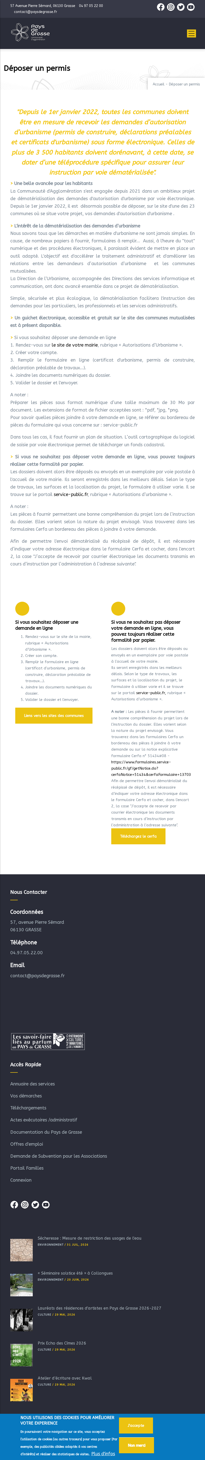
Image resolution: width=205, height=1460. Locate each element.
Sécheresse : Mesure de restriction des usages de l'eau (90, 1238)
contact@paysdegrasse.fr (37, 975)
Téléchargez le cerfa (138, 836)
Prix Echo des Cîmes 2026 (62, 1343)
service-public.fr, (151, 693)
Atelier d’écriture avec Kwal (65, 1378)
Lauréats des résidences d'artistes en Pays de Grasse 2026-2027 (100, 1308)
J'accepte (136, 1425)
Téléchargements (28, 1108)
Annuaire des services (32, 1084)
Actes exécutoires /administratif (43, 1120)
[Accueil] (30, 32)
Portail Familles (27, 1168)
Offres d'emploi (26, 1144)
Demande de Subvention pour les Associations (58, 1156)
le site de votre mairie (75, 345)
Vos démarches (26, 1096)
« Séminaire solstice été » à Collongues (75, 1273)
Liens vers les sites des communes (54, 715)
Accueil (158, 84)
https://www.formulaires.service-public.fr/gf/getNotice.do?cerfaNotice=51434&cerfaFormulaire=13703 (151, 768)
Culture (44, 1314)
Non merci (136, 1445)
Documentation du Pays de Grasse (46, 1132)
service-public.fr (71, 494)
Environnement (51, 1244)
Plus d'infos (103, 1454)
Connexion (21, 1180)
